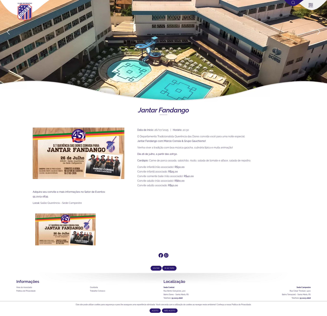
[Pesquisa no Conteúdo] (294, 5)
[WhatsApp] (166, 256)
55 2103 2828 (177, 298)
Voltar (156, 268)
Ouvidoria (94, 287)
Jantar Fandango (163, 110)
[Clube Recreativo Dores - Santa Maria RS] (24, 21)
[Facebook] (161, 256)
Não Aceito (169, 311)
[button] (318, 32)
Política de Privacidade (26, 291)
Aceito (155, 311)
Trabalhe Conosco (97, 291)
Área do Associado (24, 287)
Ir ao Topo (169, 268)
